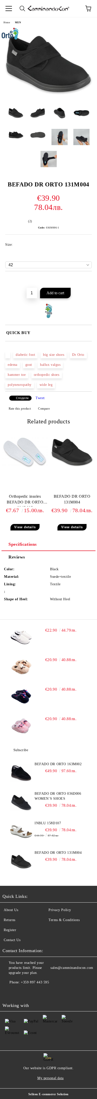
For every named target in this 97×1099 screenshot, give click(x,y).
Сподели (22, 398)
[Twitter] (20, 992)
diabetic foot (25, 355)
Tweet (40, 398)
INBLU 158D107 (48, 823)
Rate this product (20, 408)
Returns (9, 920)
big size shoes (53, 355)
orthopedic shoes (46, 375)
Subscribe (20, 750)
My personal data (50, 1078)
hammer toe (17, 375)
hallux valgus (50, 365)
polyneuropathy (20, 385)
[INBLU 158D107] (21, 832)
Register (10, 930)
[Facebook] (9, 992)
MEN (18, 22)
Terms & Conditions (64, 920)
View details (25, 527)
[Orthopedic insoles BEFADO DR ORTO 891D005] (25, 467)
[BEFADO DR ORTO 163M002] (21, 773)
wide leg (46, 385)
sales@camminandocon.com (71, 968)
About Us (11, 910)
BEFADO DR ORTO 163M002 (58, 764)
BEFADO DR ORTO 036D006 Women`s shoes (58, 796)
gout (28, 365)
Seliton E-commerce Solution (48, 1094)
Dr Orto (78, 355)
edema (12, 365)
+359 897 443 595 (35, 982)
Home (6, 22)
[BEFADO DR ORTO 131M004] (48, 99)
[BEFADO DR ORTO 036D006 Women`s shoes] (21, 802)
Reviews (16, 557)
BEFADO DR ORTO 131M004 (72, 499)
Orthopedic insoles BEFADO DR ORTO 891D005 (25, 500)
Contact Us (12, 940)
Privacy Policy (59, 910)
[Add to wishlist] (88, 280)
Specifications (22, 544)
